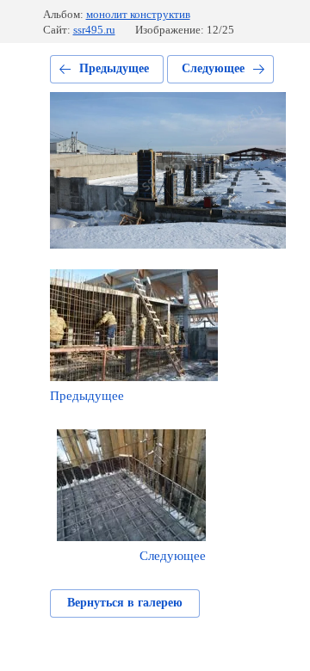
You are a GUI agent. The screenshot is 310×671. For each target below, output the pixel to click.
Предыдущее (114, 68)
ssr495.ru (94, 29)
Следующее (213, 68)
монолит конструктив (138, 14)
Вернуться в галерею (125, 602)
